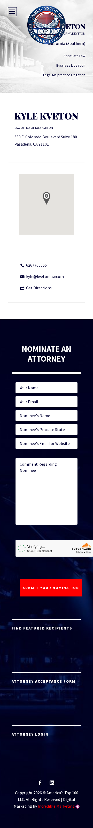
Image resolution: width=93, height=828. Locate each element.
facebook (40, 784)
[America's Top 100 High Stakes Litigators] (46, 24)
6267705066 (36, 265)
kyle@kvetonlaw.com (45, 276)
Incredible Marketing (56, 806)
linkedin (52, 784)
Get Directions (39, 287)
